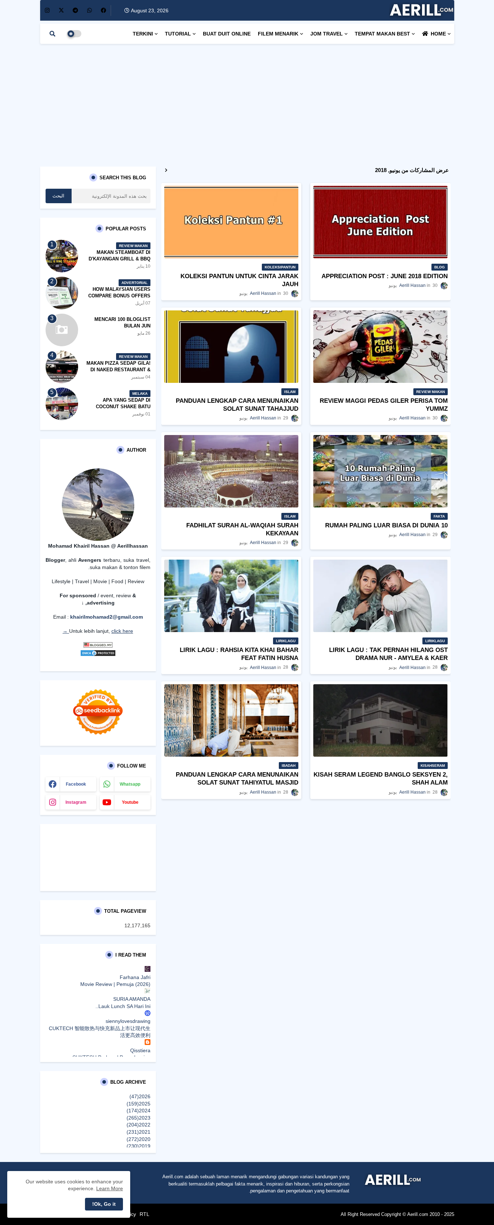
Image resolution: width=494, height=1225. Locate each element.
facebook (76, 784)
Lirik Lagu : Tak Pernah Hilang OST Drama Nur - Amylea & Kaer (388, 654)
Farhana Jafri (135, 977)
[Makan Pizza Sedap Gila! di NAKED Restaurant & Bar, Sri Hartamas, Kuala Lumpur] (62, 367)
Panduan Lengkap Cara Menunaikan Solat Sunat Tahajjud (237, 404)
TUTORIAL (178, 34)
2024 (138, 1110)
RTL (144, 1214)
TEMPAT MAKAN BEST (382, 34)
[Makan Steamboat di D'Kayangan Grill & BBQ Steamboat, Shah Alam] (62, 256)
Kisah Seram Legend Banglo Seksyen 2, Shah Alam (381, 778)
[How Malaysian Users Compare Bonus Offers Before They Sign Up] (62, 293)
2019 (138, 1146)
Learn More (109, 1188)
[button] (52, 33)
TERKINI (143, 34)
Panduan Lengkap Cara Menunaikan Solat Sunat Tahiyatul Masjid (237, 778)
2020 (138, 1139)
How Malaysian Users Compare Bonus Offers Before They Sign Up (119, 296)
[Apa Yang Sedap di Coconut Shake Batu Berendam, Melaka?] (62, 404)
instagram (75, 802)
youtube (130, 802)
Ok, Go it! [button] (104, 1204)
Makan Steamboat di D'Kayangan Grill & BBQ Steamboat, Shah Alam (119, 259)
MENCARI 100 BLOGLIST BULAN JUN (122, 323)
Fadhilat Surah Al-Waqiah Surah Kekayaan (242, 529)
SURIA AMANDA (131, 999)
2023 (138, 1118)
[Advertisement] (247, 101)
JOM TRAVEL (326, 34)
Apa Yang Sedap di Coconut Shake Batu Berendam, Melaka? (123, 406)
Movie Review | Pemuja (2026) (115, 984)
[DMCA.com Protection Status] (98, 655)
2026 (139, 1096)
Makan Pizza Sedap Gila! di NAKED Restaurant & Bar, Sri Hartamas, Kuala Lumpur (117, 373)
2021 (138, 1132)
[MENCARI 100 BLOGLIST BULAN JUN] (62, 330)
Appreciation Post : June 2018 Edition (384, 276)
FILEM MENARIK (278, 34)
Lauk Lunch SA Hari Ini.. (122, 1006)
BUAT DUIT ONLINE (227, 34)
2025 (138, 1104)
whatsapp (130, 784)
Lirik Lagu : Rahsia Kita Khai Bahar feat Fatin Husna (239, 654)
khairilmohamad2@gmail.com (106, 617)
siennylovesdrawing (128, 1021)
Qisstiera (140, 1050)
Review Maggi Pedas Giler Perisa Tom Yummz (384, 404)
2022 (138, 1125)
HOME (438, 34)
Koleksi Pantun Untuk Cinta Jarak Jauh (239, 280)
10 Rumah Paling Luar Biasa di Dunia (386, 525)
